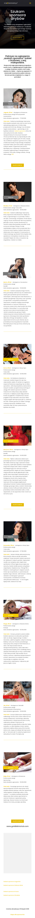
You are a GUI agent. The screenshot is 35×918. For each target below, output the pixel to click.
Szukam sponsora (19, 131)
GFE (12, 154)
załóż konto (17, 37)
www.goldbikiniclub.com (18, 826)
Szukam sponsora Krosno (11, 891)
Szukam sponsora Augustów (12, 881)
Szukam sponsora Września (12, 895)
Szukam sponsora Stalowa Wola (13, 885)
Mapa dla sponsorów (17, 914)
